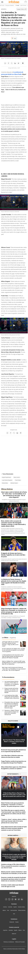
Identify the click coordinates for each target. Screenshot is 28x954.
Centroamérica (13, 910)
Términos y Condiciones (8, 941)
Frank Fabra (18, 480)
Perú (8, 910)
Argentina (5, 930)
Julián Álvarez (22, 5)
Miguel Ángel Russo (6, 477)
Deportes (3, 9)
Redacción (11, 922)
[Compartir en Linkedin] (15, 63)
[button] (2, 2)
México (4, 910)
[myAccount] (25, 2)
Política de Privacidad (20, 941)
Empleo (17, 922)
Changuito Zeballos (8, 5)
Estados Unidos (21, 907)
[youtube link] (15, 899)
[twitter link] (9, 899)
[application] (14, 49)
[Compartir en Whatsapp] (5, 63)
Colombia (10, 907)
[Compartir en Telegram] (18, 63)
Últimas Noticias (21, 910)
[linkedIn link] (22, 899)
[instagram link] (12, 899)
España (15, 907)
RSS (14, 913)
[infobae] (14, 2)
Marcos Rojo (5, 483)
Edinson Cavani (14, 483)
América (5, 907)
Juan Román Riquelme (7, 480)
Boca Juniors (17, 477)
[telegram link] (19, 899)
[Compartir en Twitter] (11, 63)
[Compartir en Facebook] (8, 63)
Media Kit (14, 933)
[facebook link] (6, 899)
